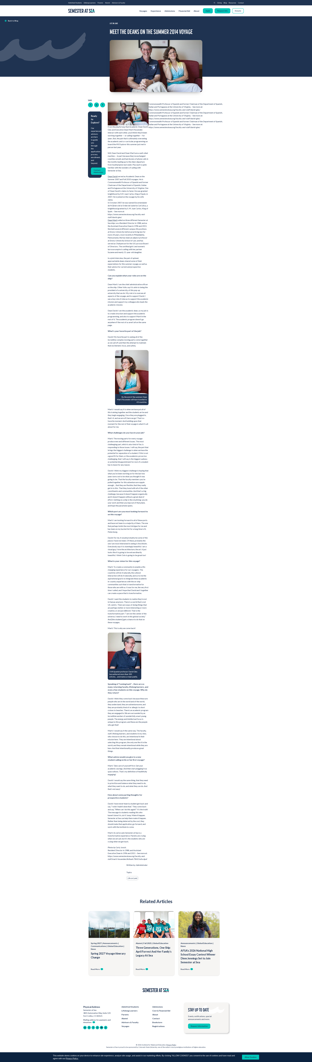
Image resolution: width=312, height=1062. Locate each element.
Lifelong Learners (90, 3)
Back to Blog (13, 21)
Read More (95, 969)
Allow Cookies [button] (251, 1057)
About (197, 11)
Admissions (170, 11)
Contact (241, 3)
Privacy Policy (171, 1045)
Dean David (112, 176)
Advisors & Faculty (118, 3)
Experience (156, 11)
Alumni (107, 3)
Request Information (199, 1026)
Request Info (222, 11)
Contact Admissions (98, 171)
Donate (238, 11)
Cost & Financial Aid (161, 1010)
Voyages (143, 11)
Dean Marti (112, 220)
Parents (100, 3)
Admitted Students (75, 3)
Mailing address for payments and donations (97, 1021)
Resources (232, 3)
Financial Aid (184, 11)
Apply (208, 11)
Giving (219, 3)
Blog (225, 3)
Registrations (158, 1026)
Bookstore (157, 1022)
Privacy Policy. (72, 1059)
